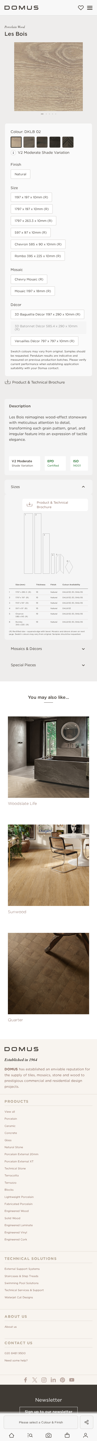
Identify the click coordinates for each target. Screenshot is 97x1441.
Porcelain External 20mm (21, 1154)
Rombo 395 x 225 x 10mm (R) (38, 256)
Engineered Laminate (19, 1225)
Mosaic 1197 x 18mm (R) (33, 291)
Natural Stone (14, 1147)
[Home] (21, 8)
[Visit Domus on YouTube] (72, 1380)
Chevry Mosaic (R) (29, 279)
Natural (20, 174)
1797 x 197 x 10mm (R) (32, 209)
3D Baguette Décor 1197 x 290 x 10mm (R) (47, 314)
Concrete (11, 1133)
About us (11, 1326)
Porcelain (11, 1118)
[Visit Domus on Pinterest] (62, 1380)
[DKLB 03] (29, 142)
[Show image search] (48, 1435)
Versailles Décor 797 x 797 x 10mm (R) (44, 341)
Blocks (9, 1189)
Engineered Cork (16, 1239)
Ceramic (10, 1126)
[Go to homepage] (11, 1435)
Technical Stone (15, 1168)
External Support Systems (22, 1268)
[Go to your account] (85, 1435)
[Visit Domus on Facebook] (25, 1380)
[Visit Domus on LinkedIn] (53, 1380)
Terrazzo (10, 1182)
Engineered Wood (17, 1211)
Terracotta (12, 1175)
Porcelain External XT (19, 1161)
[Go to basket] (67, 1435)
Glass (8, 1140)
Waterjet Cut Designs (19, 1297)
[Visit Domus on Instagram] (44, 1380)
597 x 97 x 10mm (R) (31, 232)
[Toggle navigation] (89, 8)
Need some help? (16, 1360)
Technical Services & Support (24, 1290)
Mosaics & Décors (26, 649)
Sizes (15, 487)
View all (10, 1111)
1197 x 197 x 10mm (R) (31, 197)
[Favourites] (81, 7)
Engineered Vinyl (16, 1232)
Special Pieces (23, 665)
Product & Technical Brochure (38, 382)
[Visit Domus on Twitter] (35, 1380)
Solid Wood (12, 1218)
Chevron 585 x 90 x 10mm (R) (38, 244)
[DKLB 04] (42, 142)
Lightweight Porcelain (19, 1197)
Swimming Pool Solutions (22, 1283)
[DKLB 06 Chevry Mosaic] (67, 142)
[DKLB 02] (16, 142)
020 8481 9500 (15, 1353)
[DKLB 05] (54, 142)
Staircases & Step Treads (21, 1276)
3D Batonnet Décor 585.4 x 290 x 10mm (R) (46, 327)
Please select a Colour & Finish (41, 1422)
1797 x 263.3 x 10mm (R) (33, 221)
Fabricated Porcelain (18, 1204)
